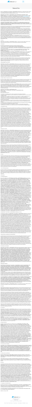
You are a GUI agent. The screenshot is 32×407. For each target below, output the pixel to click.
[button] (23, 2)
